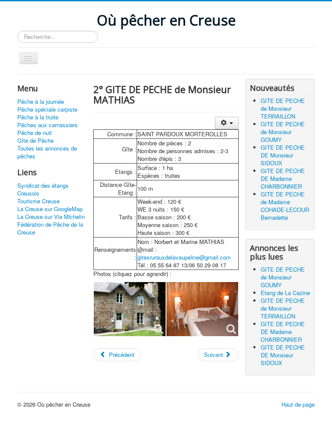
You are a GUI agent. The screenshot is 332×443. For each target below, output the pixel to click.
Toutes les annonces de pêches (47, 152)
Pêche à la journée (40, 102)
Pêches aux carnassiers (47, 125)
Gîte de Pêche (35, 140)
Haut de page (298, 404)
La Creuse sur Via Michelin (51, 217)
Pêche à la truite (37, 117)
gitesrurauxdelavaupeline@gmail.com (184, 257)
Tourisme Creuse (38, 201)
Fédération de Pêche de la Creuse (50, 228)
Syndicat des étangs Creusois (43, 189)
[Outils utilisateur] (227, 123)
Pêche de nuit (34, 133)
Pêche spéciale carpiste (47, 109)
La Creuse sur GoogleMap (50, 209)
